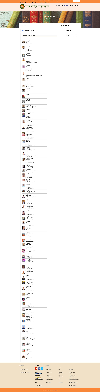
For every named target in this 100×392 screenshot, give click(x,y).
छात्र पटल (76, 5)
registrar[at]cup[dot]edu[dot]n (26, 372)
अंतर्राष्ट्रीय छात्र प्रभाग (62, 370)
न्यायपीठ (67, 28)
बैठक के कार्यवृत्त (27, 30)
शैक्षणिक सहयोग (49, 369)
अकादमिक (71, 5)
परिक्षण (59, 369)
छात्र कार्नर (71, 367)
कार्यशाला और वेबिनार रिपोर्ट (73, 382)
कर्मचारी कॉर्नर (49, 382)
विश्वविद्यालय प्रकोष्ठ (72, 375)
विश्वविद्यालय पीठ (72, 376)
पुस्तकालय (60, 375)
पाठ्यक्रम (71, 369)
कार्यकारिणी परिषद (68, 30)
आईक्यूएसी (48, 367)
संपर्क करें (48, 378)
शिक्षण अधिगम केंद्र (72, 370)
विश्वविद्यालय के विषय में (60, 5)
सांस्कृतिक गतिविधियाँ (50, 379)
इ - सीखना (48, 381)
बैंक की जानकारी (49, 376)
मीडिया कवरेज (60, 376)
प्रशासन (66, 5)
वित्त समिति (67, 35)
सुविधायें (48, 375)
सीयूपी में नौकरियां (61, 372)
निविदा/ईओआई (72, 373)
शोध (59, 379)
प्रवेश (48, 370)
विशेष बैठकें (32, 30)
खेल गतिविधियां (60, 382)
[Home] (34, 5)
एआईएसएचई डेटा (49, 372)
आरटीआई (60, 381)
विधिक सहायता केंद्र (61, 373)
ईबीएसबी (60, 367)
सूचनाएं (59, 378)
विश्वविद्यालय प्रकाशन (73, 378)
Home (46, 18)
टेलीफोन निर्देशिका (72, 372)
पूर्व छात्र (48, 373)
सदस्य (23, 30)
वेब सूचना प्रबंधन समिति (73, 385)
